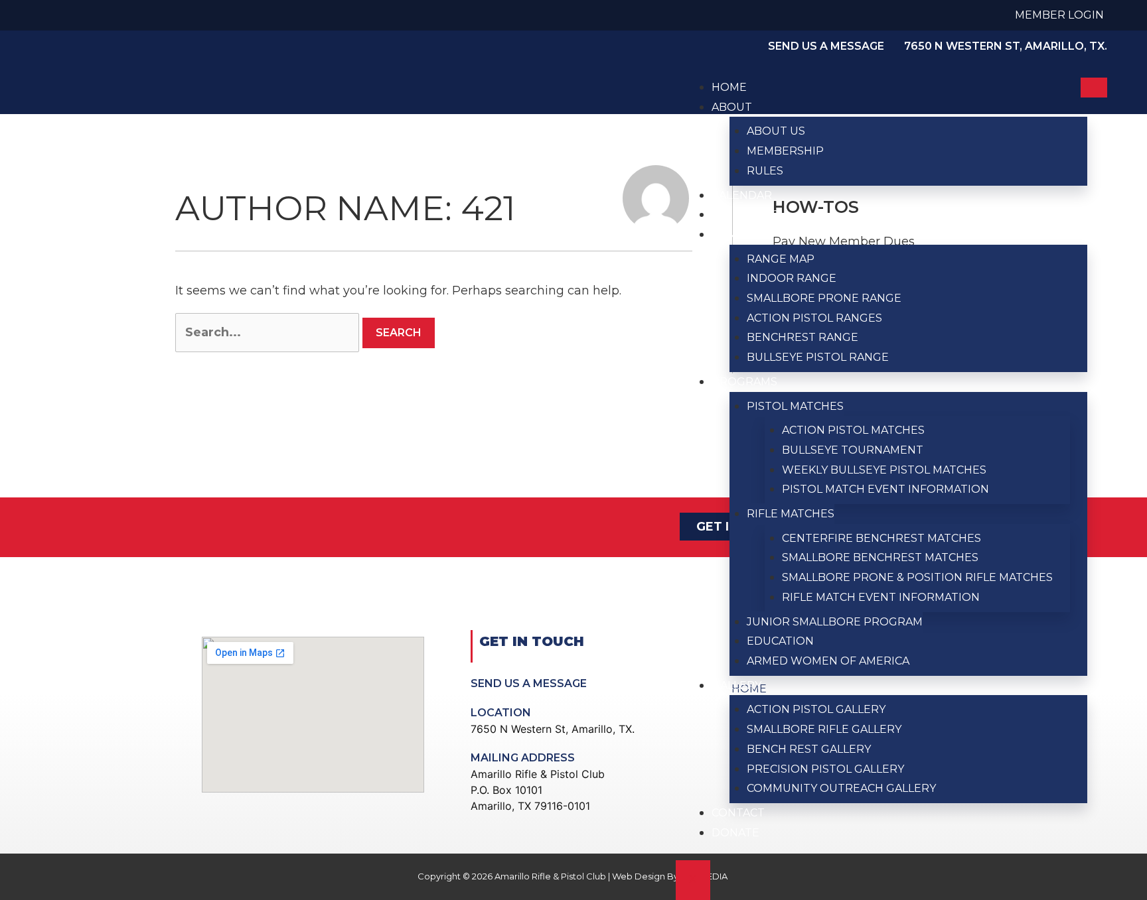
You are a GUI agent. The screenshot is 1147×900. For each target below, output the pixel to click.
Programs (744, 381)
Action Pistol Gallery (816, 709)
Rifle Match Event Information (881, 597)
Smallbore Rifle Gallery (824, 729)
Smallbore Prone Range (824, 298)
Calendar (742, 195)
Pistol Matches (795, 406)
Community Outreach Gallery (841, 788)
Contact (738, 812)
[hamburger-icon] (1094, 87)
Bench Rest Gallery (809, 749)
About (732, 107)
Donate (735, 832)
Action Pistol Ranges (814, 318)
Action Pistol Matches (853, 430)
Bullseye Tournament (852, 450)
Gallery (736, 685)
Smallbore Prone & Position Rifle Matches (917, 577)
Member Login (1059, 15)
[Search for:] (267, 332)
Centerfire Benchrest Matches (881, 538)
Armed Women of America (828, 661)
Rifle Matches (790, 513)
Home (729, 87)
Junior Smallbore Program (835, 621)
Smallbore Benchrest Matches (880, 557)
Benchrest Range (802, 337)
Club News (745, 214)
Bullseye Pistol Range (818, 357)
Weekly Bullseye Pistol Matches (884, 470)
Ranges (735, 234)
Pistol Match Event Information (885, 489)
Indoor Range (791, 278)
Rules (765, 170)
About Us (776, 131)
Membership (785, 151)
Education (780, 641)
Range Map (780, 259)
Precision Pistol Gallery (825, 769)
